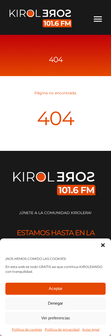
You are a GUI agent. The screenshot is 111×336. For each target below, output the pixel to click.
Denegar (55, 303)
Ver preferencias (55, 318)
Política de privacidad (62, 329)
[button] (103, 245)
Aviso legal (90, 329)
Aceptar (56, 288)
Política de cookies (27, 329)
